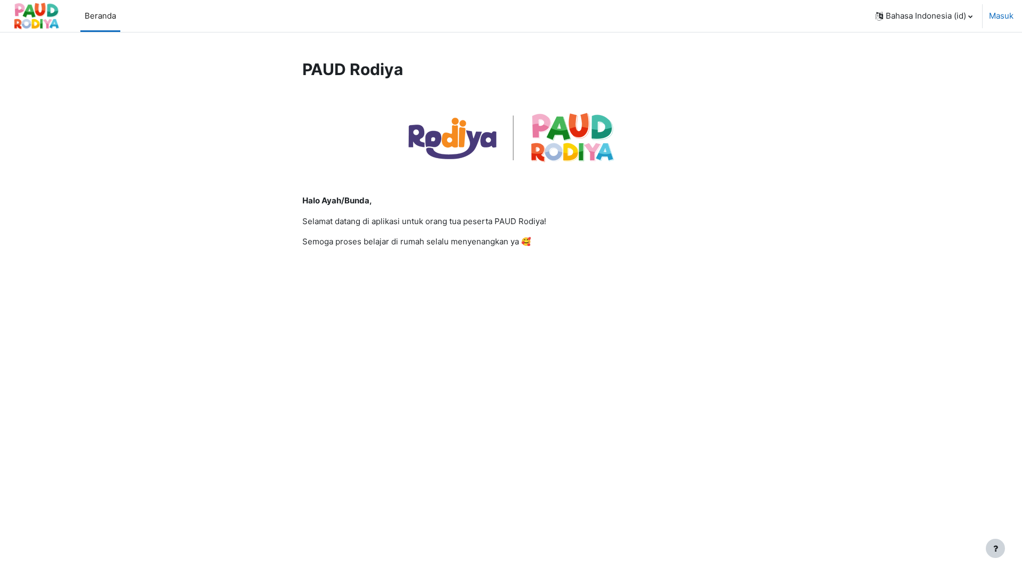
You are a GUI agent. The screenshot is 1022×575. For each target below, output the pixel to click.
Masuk (1001, 16)
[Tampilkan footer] (995, 548)
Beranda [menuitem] (100, 16)
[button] (924, 16)
